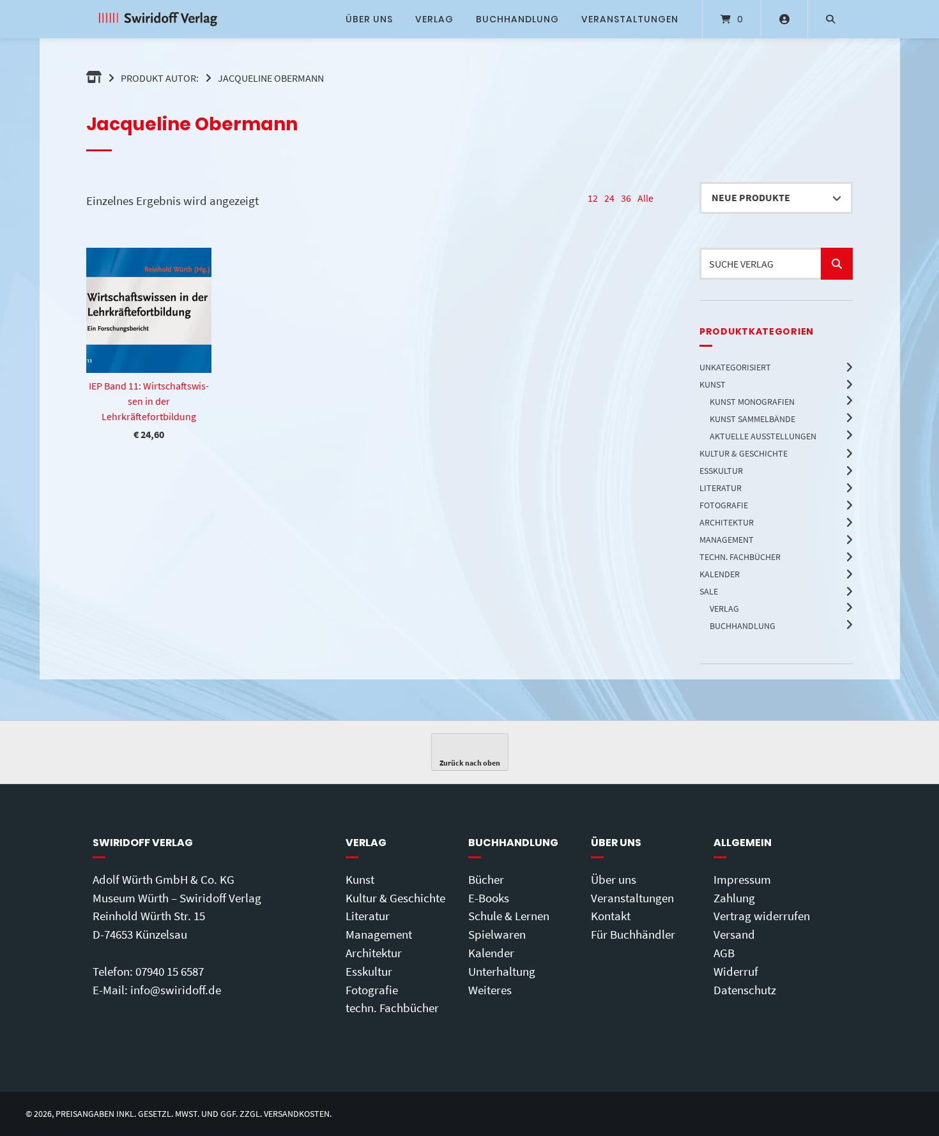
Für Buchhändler (633, 934)
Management (379, 934)
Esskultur (369, 971)
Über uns (369, 19)
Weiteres (490, 989)
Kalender (491, 952)
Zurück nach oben (469, 763)
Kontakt (610, 915)
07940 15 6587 (169, 971)
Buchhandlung (517, 19)
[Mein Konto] (784, 19)
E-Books (488, 897)
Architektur (374, 952)
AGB (724, 952)
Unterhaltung (501, 971)
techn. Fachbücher (392, 1007)
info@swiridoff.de (175, 989)
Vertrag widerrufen (762, 915)
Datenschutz (745, 989)
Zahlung (734, 897)
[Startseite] (158, 19)
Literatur (368, 915)
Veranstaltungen (629, 19)
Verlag (434, 19)
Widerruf (736, 971)
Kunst (360, 879)
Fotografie (372, 989)
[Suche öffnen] (830, 19)
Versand (734, 934)
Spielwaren (497, 934)
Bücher (486, 879)
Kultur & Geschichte (395, 897)
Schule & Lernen (508, 915)
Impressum (742, 879)
